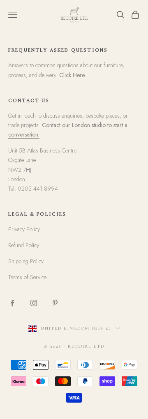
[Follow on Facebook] (12, 303)
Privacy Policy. (24, 229)
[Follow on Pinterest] (55, 303)
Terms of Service (27, 277)
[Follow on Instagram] (34, 303)
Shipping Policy (26, 261)
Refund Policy (23, 245)
